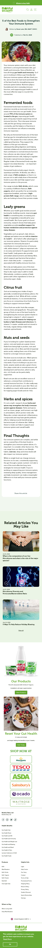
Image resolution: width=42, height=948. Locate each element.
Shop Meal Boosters (7, 911)
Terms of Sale (25, 878)
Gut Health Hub (6, 830)
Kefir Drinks (5, 872)
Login (22, 866)
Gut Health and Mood (8, 847)
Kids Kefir (4, 881)
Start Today (21, 745)
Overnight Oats (6, 883)
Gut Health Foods (6, 856)
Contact (23, 875)
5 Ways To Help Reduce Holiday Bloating (18, 624)
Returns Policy (25, 886)
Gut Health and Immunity (9, 838)
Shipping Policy (25, 883)
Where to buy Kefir (7, 908)
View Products (21, 692)
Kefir (3, 866)
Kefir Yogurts (5, 875)
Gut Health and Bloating (8, 844)
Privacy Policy (25, 889)
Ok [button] (10, 944)
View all (21, 630)
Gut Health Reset (6, 833)
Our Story (24, 872)
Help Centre (24, 869)
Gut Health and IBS (7, 836)
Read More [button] (7, 939)
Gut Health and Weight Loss (9, 841)
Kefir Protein (5, 878)
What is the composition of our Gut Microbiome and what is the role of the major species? (20, 558)
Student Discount (26, 892)
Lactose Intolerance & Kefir (9, 853)
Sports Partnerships (26, 895)
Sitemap (23, 898)
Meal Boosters (6, 869)
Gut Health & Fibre (7, 850)
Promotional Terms (26, 881)
